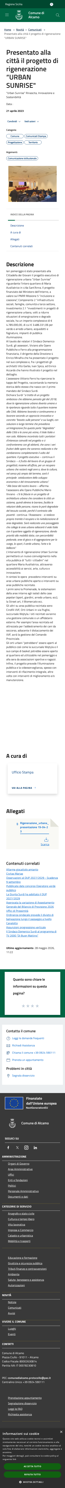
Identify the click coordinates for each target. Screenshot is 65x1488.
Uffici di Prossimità (17, 911)
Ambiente (13, 1274)
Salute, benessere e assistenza (26, 1280)
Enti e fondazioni (18, 1180)
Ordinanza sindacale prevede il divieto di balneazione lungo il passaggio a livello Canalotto (30, 919)
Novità (20, 30)
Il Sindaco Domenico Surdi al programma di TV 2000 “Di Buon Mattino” (31, 933)
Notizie (12, 1302)
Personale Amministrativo (23, 1191)
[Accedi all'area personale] (51, 4)
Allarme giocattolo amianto (22, 869)
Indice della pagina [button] (22, 214)
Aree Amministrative (20, 1169)
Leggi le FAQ (15, 1409)
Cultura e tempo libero (21, 1219)
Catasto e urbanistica (20, 1235)
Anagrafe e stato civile (21, 1213)
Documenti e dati (18, 1197)
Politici (12, 1186)
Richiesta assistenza (20, 1414)
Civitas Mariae (14, 874)
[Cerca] (58, 15)
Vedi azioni (30, 121)
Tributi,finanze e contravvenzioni (27, 1269)
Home (7, 30)
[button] (32, 1482)
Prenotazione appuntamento (25, 1398)
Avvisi (11, 1313)
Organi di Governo (18, 1164)
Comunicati (35, 30)
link (14, 1459)
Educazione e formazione (22, 1258)
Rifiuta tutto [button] (32, 1474)
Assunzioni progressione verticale (26, 927)
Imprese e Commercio (20, 1230)
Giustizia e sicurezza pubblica (25, 1263)
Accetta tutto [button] (32, 1466)
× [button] (61, 1432)
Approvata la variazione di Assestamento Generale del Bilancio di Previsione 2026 (30, 904)
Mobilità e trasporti (19, 1241)
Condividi (12, 121)
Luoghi (12, 1329)
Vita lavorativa (16, 1224)
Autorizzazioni (16, 1285)
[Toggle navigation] (7, 15)
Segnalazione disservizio (22, 1403)
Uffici (11, 1175)
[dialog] (32, 1458)
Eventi (12, 1334)
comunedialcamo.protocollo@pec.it (29, 1378)
